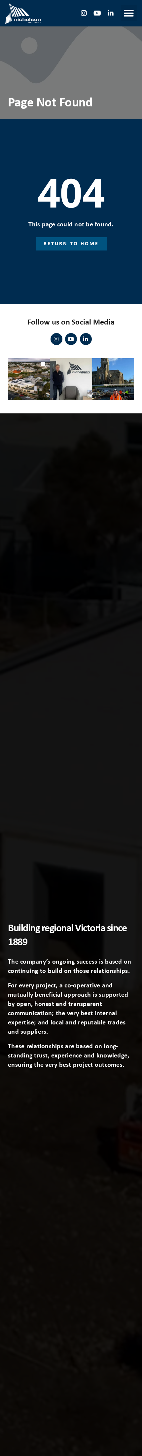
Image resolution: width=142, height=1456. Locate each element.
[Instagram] (84, 13)
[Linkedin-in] (111, 13)
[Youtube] (97, 13)
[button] (129, 13)
